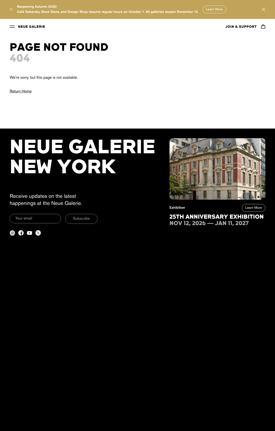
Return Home (21, 92)
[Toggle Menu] (12, 26)
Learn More (214, 9)
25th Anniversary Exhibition (217, 217)
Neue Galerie (31, 26)
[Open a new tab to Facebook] (21, 233)
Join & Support (241, 26)
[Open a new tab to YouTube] (29, 233)
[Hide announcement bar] (263, 9)
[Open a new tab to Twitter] (38, 233)
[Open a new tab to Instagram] (12, 233)
